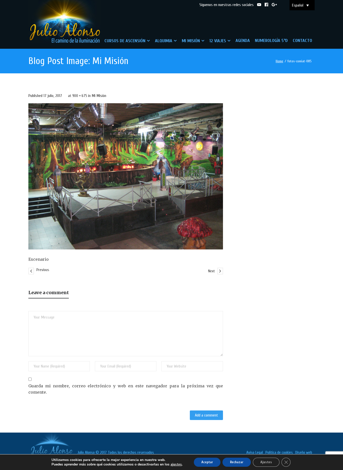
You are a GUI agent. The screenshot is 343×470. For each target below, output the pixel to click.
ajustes (176, 464)
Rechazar (236, 462)
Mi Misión (99, 95)
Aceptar (207, 462)
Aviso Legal (254, 452)
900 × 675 (79, 95)
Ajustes (266, 462)
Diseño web (303, 452)
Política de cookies (279, 452)
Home (279, 61)
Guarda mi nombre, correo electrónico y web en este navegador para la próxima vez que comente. (125, 389)
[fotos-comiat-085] (125, 176)
